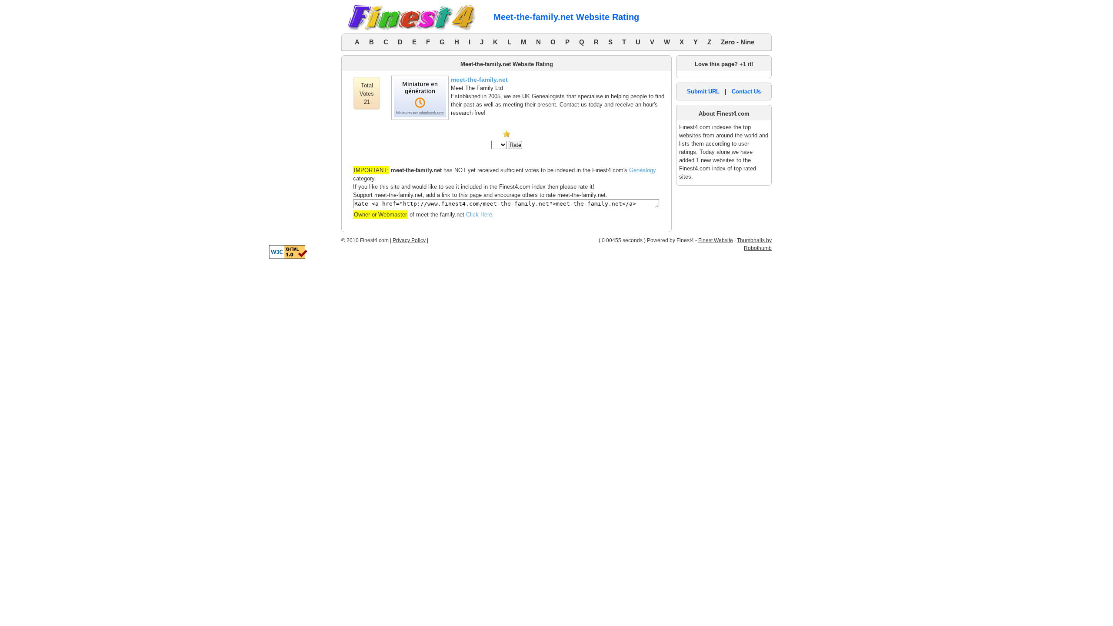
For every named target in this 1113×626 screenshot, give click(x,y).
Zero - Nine (737, 42)
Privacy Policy (409, 240)
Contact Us (746, 91)
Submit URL (703, 91)
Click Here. (480, 214)
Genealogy (642, 170)
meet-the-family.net (479, 79)
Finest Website (715, 240)
